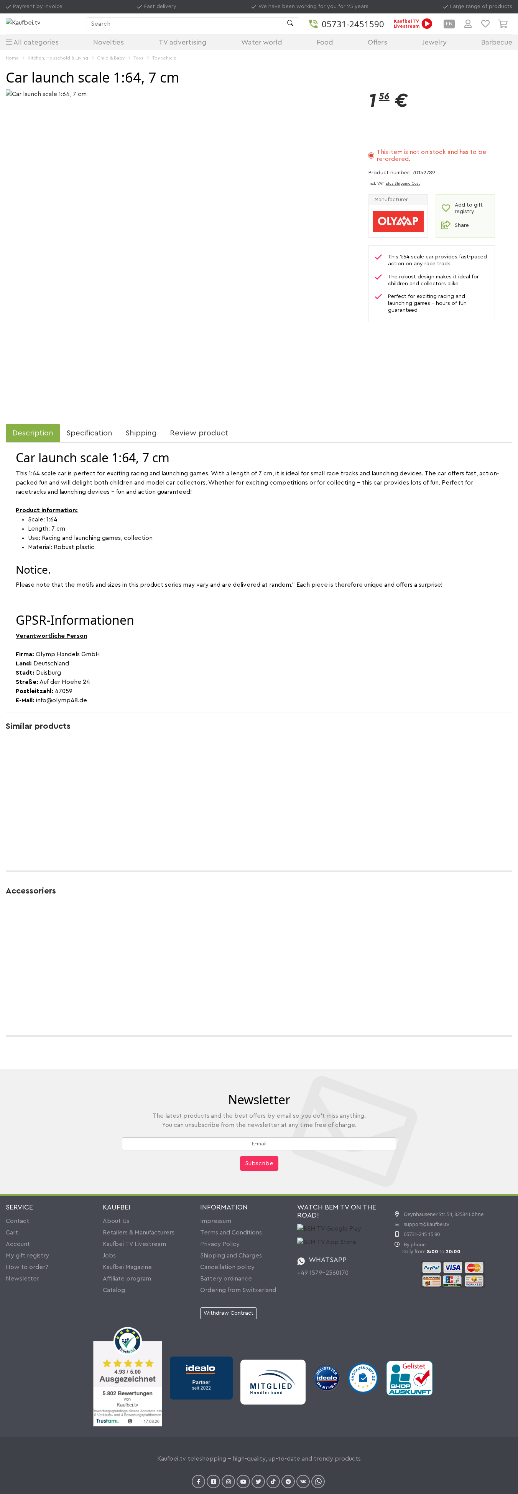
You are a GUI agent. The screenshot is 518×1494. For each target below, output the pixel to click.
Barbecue (496, 42)
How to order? (27, 1267)
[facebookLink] (198, 1481)
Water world (261, 42)
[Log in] (468, 24)
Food (325, 42)
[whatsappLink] (318, 1481)
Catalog (114, 1290)
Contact (17, 1221)
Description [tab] (32, 433)
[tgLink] (288, 1481)
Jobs (109, 1255)
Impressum (215, 1221)
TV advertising (183, 42)
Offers (377, 42)
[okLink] (213, 1481)
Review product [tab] (199, 433)
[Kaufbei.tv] (44, 24)
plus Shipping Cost (403, 183)
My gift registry (27, 1255)
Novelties (108, 42)
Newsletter (22, 1279)
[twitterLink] (258, 1481)
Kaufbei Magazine (127, 1267)
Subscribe (259, 1163)
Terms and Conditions (231, 1232)
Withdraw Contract (228, 1313)
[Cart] (505, 24)
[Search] (291, 23)
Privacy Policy (220, 1244)
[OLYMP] (398, 221)
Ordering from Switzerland (238, 1290)
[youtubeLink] (243, 1481)
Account (18, 1244)
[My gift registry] (485, 24)
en (449, 23)
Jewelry (434, 42)
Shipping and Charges (231, 1255)
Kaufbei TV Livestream (134, 1244)
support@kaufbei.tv (426, 1224)
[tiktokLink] (273, 1481)
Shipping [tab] (141, 433)
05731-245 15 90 (422, 1234)
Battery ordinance (226, 1279)
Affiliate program (127, 1279)
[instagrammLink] (228, 1481)
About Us (116, 1221)
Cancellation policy (227, 1267)
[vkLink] (303, 1481)
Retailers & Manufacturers (138, 1232)
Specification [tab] (89, 433)
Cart (12, 1232)
